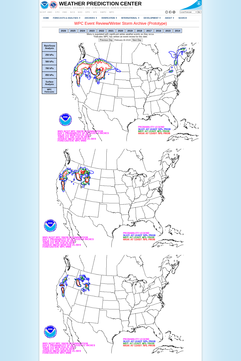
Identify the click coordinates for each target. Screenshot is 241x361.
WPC (111, 12)
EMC (65, 12)
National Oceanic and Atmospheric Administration (96, 8)
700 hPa (49, 68)
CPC (57, 12)
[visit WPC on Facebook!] (170, 12)
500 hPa (49, 61)
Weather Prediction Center (100, 4)
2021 (111, 30)
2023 (92, 30)
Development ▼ (152, 18)
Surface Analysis (49, 83)
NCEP (43, 12)
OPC (87, 12)
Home (46, 18)
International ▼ (130, 18)
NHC (80, 12)
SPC (95, 12)
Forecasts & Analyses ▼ (67, 18)
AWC (50, 12)
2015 (168, 30)
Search (182, 18)
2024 (82, 30)
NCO (72, 12)
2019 (130, 30)
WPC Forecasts (49, 90)
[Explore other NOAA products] (44, 5)
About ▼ (169, 18)
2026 (63, 30)
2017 (149, 30)
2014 (177, 30)
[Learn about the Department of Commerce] (191, 5)
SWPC (103, 12)
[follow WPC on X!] (173, 12)
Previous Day (106, 40)
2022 (101, 30)
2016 (158, 30)
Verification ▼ (109, 18)
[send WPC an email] (166, 12)
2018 (139, 30)
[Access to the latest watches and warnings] (53, 5)
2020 (120, 30)
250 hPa (49, 55)
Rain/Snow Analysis (49, 47)
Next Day (136, 40)
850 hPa (49, 75)
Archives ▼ (91, 18)
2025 (73, 30)
